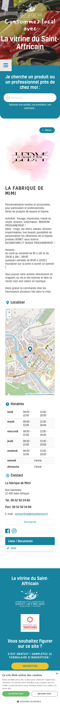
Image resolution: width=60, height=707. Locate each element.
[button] (6, 65)
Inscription (30, 666)
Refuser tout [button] (44, 693)
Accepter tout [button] (15, 693)
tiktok (13, 547)
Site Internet (30, 521)
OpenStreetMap (39, 394)
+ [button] (9, 312)
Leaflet (28, 394)
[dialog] (30, 689)
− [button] (9, 316)
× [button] (57, 674)
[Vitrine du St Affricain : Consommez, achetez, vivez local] (30, 10)
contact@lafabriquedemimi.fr (31, 513)
